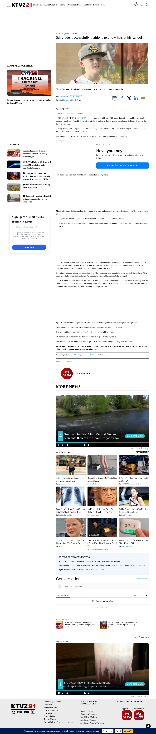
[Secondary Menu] (10, 5)
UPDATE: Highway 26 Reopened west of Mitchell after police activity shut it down (37, 165)
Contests (87, 5)
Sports (62, 5)
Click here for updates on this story (69, 113)
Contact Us (48, 704)
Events (96, 5)
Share (103, 5)
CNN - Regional (78, 355)
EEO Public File (50, 707)
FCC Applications (51, 710)
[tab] (63, 595)
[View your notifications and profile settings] (146, 595)
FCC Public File (50, 713)
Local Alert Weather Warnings (92, 723)
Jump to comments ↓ (64, 361)
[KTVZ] (22, 5)
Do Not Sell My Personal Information (58, 722)
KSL (83, 118)
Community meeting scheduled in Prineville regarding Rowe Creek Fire (37, 199)
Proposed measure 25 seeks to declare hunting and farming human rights (35, 154)
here (102, 569)
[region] (102, 608)
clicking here (140, 565)
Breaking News (86, 711)
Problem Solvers (74, 5)
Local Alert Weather (48, 5)
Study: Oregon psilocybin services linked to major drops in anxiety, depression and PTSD (36, 176)
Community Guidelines (53, 702)
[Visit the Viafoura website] (143, 637)
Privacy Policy (49, 716)
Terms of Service (50, 719)
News (35, 5)
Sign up (144, 578)
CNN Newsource (63, 96)
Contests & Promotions (89, 714)
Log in (138, 578)
